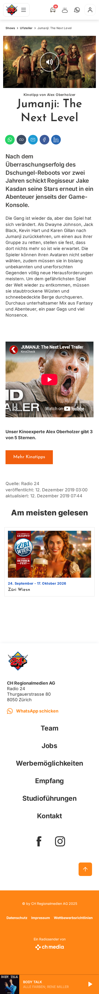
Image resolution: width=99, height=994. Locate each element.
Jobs (49, 746)
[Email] (33, 139)
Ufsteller (26, 28)
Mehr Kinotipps (29, 457)
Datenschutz (16, 918)
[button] (77, 10)
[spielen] (90, 984)
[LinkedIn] (56, 139)
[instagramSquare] (60, 841)
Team (50, 728)
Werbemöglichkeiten (49, 763)
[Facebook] (44, 139)
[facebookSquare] (39, 841)
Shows (10, 28)
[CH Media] (50, 946)
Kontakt (49, 816)
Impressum (40, 918)
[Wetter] (65, 10)
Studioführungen (49, 798)
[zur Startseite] (12, 9)
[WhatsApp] (10, 139)
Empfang (49, 781)
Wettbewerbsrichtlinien (73, 918)
